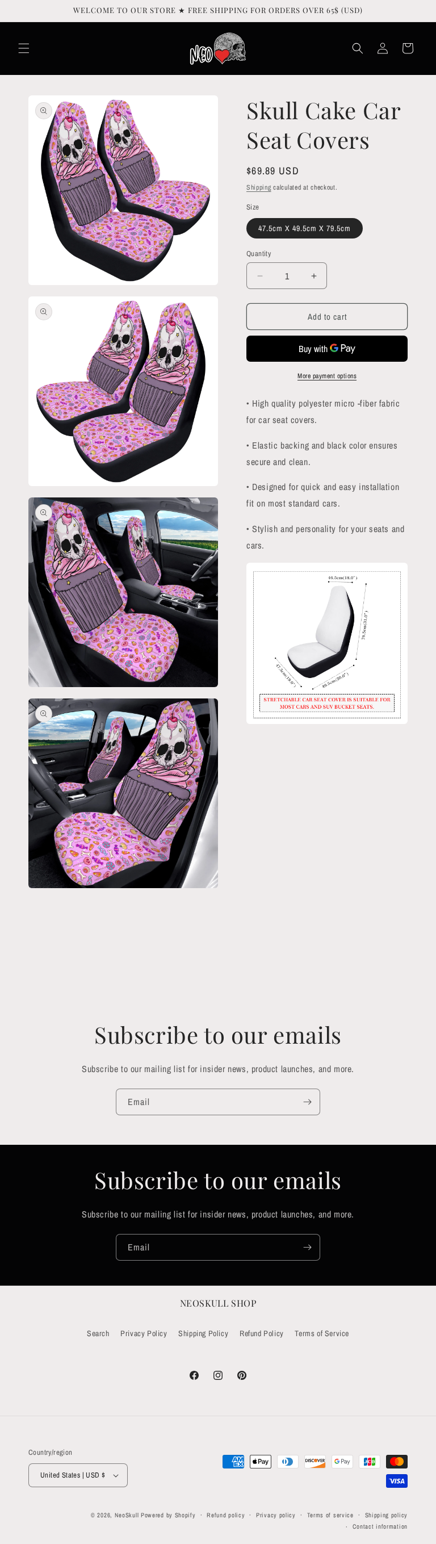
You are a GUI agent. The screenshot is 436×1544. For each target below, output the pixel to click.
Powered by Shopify (168, 1515)
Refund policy (226, 1515)
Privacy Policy (143, 1333)
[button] (23, 48)
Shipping (258, 187)
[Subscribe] (307, 1102)
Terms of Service (322, 1333)
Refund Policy (262, 1333)
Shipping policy (386, 1515)
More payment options (327, 375)
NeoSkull (127, 1515)
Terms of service (330, 1515)
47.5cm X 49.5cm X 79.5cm (304, 228)
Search (98, 1333)
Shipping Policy (203, 1333)
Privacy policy (276, 1515)
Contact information (380, 1526)
